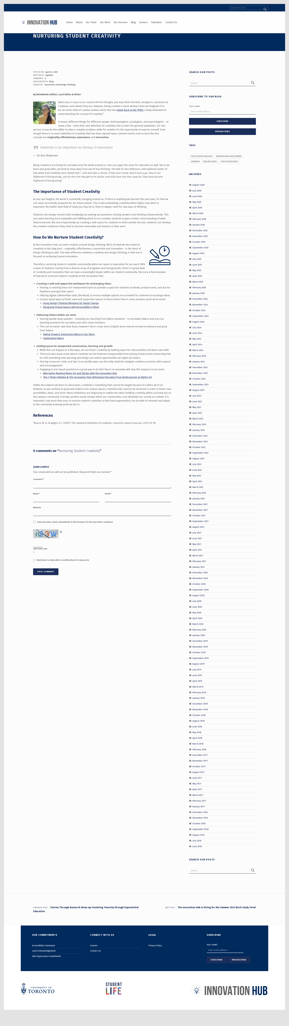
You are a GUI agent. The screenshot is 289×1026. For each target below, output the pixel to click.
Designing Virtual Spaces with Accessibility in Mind (71, 307)
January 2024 (198, 361)
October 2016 (199, 823)
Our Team (91, 22)
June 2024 (197, 333)
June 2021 (197, 538)
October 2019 (199, 652)
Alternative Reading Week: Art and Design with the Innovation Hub (80, 373)
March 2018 (197, 743)
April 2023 (197, 413)
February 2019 (199, 692)
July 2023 (196, 395)
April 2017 (197, 789)
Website (37, 507)
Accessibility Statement (43, 945)
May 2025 (196, 270)
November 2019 (200, 646)
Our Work (105, 22)
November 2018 (200, 709)
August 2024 (198, 321)
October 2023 (198, 378)
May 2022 (196, 475)
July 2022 (196, 464)
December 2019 (200, 641)
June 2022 (197, 470)
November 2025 (200, 236)
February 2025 (199, 287)
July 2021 (196, 532)
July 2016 (196, 840)
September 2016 (200, 829)
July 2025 (196, 259)
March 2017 (197, 795)
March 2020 (197, 624)
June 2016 (197, 846)
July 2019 (196, 669)
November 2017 (200, 760)
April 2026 (197, 207)
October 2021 (198, 515)
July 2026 (196, 190)
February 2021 (199, 561)
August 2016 (198, 835)
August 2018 (198, 721)
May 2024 (196, 338)
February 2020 (199, 629)
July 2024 (197, 327)
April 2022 (197, 481)
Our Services (121, 22)
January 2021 (198, 567)
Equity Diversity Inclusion (201, 156)
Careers (143, 22)
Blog (133, 22)
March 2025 (197, 281)
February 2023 (199, 424)
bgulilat (49, 75)
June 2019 (197, 675)
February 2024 (199, 356)
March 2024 (198, 350)
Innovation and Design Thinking (60, 84)
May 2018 (196, 732)
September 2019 (200, 658)
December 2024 (200, 299)
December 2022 (200, 435)
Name (36, 494)
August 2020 (198, 595)
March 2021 (197, 555)
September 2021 (200, 521)
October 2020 (199, 584)
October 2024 (199, 310)
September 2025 (200, 247)
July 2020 (196, 601)
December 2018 (200, 703)
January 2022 (198, 498)
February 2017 (199, 800)
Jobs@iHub (195, 161)
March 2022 (197, 487)
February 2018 (199, 749)
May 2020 (196, 612)
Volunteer (156, 22)
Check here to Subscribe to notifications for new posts (62, 560)
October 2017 (199, 766)
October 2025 (198, 242)
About (79, 22)
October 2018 (199, 715)
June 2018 (197, 726)
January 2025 (198, 293)
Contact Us (171, 22)
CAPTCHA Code (40, 549)
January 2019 (198, 698)
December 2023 (200, 367)
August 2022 (198, 458)
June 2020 (197, 607)
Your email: (194, 106)
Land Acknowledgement (44, 950)
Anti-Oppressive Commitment (46, 956)
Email (108, 494)
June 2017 (197, 778)
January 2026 (198, 224)
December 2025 (200, 230)
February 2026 (199, 219)
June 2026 (197, 196)
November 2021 (200, 509)
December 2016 (200, 812)
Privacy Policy (155, 945)
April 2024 (197, 344)
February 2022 (199, 492)
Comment (38, 479)
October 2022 (198, 447)
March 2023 (197, 418)
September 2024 (200, 316)
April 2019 (197, 681)
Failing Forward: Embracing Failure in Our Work (69, 334)
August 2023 (198, 390)
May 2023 (196, 407)
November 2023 (200, 373)
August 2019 (198, 664)
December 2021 (200, 504)
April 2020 (197, 618)
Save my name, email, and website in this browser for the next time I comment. (75, 522)
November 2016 (200, 817)
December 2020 (200, 572)
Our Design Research (229, 161)
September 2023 (200, 384)
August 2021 (198, 527)
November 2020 (200, 578)
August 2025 (198, 253)
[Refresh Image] (61, 531)
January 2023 (198, 430)
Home (69, 22)
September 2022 (200, 452)
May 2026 (196, 202)
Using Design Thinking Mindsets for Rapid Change (71, 303)
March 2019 (197, 686)
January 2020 (198, 635)
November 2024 (200, 304)
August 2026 (198, 185)
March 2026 (197, 213)
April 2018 (197, 738)
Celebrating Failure (53, 338)
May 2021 (196, 544)
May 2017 (196, 783)
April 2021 (197, 550)
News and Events (210, 161)
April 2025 (197, 276)
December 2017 (200, 755)
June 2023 (197, 401)
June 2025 (197, 264)
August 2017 (198, 772)
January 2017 (198, 806)
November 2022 (200, 441)
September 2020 (200, 589)
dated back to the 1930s (130, 110)
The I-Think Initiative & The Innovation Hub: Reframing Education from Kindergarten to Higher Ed (97, 377)
